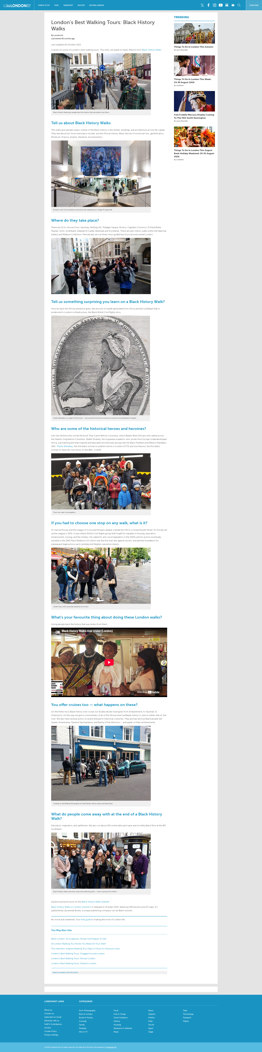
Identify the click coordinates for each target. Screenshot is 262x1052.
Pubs (56, 5)
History (81, 5)
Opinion (151, 1014)
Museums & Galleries (123, 1028)
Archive (47, 1028)
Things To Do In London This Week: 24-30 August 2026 (192, 81)
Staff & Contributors (53, 1024)
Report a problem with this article (65, 972)
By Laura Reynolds (181, 50)
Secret (151, 1025)
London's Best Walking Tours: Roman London (73, 958)
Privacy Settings (51, 1035)
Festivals (82, 1028)
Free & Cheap (120, 1014)
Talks (185, 1010)
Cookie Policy (50, 1031)
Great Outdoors (121, 1017)
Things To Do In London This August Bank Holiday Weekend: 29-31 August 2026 (194, 153)
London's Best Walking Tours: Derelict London (73, 963)
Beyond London (96, 5)
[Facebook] (208, 5)
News (150, 1010)
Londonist (58, 35)
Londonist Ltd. (111, 1047)
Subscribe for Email (52, 1017)
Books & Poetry (86, 1017)
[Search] (239, 5)
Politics (151, 1017)
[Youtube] (220, 5)
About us (48, 1010)
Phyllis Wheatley (65, 446)
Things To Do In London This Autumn (193, 47)
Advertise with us (51, 1020)
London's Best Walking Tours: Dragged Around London (78, 953)
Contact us (49, 1013)
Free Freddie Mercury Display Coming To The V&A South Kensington (194, 116)
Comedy (83, 1021)
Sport (150, 1028)
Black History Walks (151, 50)
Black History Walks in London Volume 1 (71, 907)
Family (82, 1025)
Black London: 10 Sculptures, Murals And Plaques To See (78, 938)
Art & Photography (87, 1010)
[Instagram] (214, 5)
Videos (186, 1021)
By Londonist (179, 85)
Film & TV (83, 1032)
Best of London (86, 1014)
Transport (68, 5)
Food (116, 1010)
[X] (202, 5)
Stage (150, 1032)
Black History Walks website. (96, 901)
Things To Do (44, 5)
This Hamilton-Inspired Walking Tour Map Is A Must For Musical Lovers (85, 948)
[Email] (233, 5)
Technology (188, 1014)
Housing (117, 1025)
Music (116, 1032)
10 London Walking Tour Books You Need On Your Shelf (78, 943)
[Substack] (227, 5)
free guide (86, 919)
